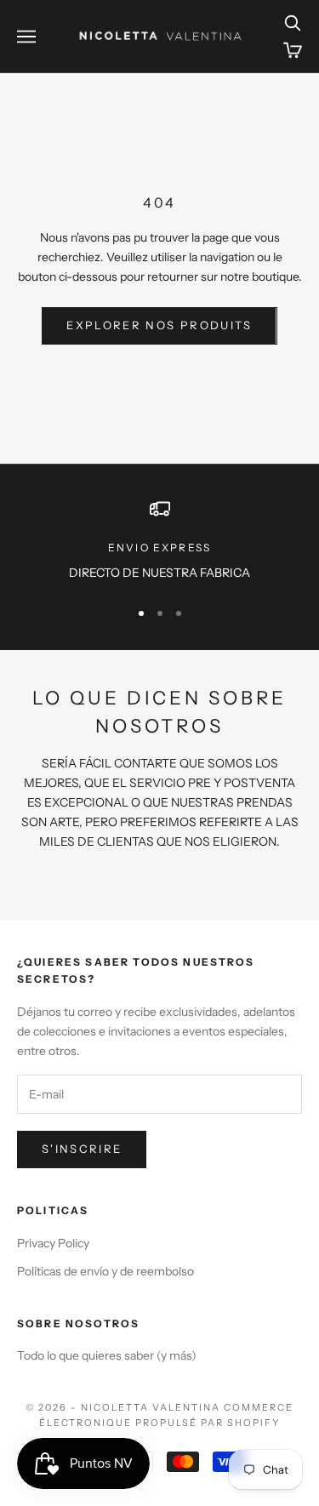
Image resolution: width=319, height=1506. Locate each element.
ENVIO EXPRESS (159, 547)
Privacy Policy (53, 1243)
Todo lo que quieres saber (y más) (107, 1355)
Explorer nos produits (159, 325)
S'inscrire (82, 1148)
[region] (159, 541)
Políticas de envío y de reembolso (105, 1271)
